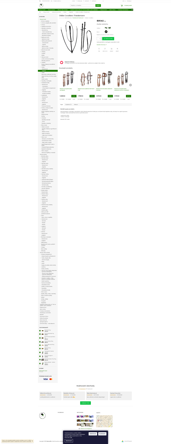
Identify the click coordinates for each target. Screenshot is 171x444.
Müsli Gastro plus (43, 370)
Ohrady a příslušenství (46, 254)
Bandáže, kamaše (46, 119)
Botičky (43, 116)
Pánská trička (45, 192)
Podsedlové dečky (46, 91)
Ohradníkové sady (46, 290)
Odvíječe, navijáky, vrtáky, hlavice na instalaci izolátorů (48, 278)
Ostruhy (43, 231)
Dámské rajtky (45, 185)
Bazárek (42, 314)
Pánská (43, 222)
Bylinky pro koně (45, 37)
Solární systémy (45, 281)
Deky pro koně (45, 57)
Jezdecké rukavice (45, 213)
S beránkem (45, 86)
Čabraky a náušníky (46, 123)
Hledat (98, 5)
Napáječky (43, 302)
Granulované (45, 42)
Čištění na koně (45, 127)
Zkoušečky (44, 288)
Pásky (43, 261)
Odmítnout (93, 434)
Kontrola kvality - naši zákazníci (47, 323)
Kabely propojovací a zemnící (49, 276)
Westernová (44, 219)
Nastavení (69, 441)
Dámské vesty (45, 163)
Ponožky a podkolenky (47, 186)
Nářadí (42, 297)
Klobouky (43, 250)
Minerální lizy (45, 30)
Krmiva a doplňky (45, 21)
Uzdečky (43, 62)
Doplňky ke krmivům (46, 26)
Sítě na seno (44, 292)
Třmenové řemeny (46, 106)
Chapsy (43, 247)
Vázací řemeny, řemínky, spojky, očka (49, 77)
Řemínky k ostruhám (46, 237)
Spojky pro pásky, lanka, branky (49, 265)
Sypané (44, 44)
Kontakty (87, 1)
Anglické (44, 70)
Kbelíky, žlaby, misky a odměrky (48, 293)
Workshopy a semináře (45, 312)
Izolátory (44, 267)
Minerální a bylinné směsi (48, 33)
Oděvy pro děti (44, 212)
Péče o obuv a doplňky (47, 217)
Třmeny (43, 100)
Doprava (94, 1)
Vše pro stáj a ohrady (45, 252)
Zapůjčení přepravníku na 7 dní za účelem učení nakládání (48, 305)
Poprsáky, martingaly (46, 81)
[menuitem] (42, 10)
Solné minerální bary (47, 32)
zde (71, 437)
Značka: (89, 18)
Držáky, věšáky (44, 299)
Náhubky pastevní (46, 60)
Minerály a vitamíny (46, 28)
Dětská (43, 224)
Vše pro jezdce (43, 154)
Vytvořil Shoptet (128, 441)
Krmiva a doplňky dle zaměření (49, 23)
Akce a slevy (43, 309)
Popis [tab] (61, 104)
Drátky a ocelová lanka (47, 286)
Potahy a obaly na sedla (47, 108)
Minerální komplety (46, 35)
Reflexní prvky (45, 114)
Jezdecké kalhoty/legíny (47, 179)
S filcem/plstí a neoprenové (48, 88)
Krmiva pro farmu (44, 316)
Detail (73, 96)
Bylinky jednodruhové (47, 41)
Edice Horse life (43, 320)
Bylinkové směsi (45, 39)
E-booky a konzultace (45, 311)
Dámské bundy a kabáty (47, 168)
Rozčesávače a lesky (46, 140)
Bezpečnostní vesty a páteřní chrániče (48, 245)
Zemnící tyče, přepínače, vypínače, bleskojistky (48, 274)
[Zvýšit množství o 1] (101, 38)
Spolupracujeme (44, 321)
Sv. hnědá (62, 99)
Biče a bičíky (44, 249)
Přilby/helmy (44, 242)
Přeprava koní (43, 307)
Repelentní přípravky (46, 149)
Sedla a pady (45, 79)
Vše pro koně (43, 19)
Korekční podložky (46, 93)
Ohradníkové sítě (46, 284)
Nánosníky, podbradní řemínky (49, 74)
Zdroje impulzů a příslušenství (48, 256)
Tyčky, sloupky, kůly (46, 258)
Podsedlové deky (45, 82)
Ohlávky (43, 51)
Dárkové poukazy (44, 318)
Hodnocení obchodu (86, 386)
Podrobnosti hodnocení (77, 18)
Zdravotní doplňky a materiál (48, 152)
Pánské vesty (45, 199)
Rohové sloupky (45, 259)
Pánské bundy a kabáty (47, 204)
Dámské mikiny (45, 174)
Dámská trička (45, 158)
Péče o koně (44, 125)
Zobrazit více (85, 403)
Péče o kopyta (45, 150)
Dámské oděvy (44, 156)
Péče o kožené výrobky (46, 295)
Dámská (44, 221)
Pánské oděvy (44, 190)
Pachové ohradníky (46, 283)
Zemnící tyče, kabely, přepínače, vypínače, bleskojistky (49, 271)
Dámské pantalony (46, 183)
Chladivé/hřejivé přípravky (48, 147)
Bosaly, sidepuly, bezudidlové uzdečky (48, 65)
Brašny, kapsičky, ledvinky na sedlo (48, 112)
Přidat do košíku (109, 38)
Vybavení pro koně (45, 50)
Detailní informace (101, 44)
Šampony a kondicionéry (48, 139)
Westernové (45, 69)
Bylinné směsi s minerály (47, 48)
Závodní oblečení (46, 188)
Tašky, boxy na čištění (47, 135)
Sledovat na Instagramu (86, 428)
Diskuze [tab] (76, 104)
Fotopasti (43, 301)
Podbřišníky (44, 95)
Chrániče (44, 118)
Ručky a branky (45, 268)
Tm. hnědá (68, 99)
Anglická (43, 226)
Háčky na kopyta (46, 133)
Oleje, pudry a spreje (46, 142)
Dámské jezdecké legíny (47, 181)
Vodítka (43, 53)
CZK (123, 1)
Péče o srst (44, 137)
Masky (43, 55)
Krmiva (43, 24)
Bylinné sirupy (45, 46)
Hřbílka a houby (45, 131)
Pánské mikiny (45, 194)
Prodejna (79, 1)
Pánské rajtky (45, 210)
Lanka (43, 263)
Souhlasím (102, 434)
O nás (73, 1)
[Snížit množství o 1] (101, 39)
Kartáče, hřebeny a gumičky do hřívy (49, 129)
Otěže (43, 67)
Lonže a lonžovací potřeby (48, 59)
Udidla (43, 72)
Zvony (43, 121)
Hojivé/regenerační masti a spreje (48, 145)
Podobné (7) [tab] (68, 104)
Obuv (42, 215)
